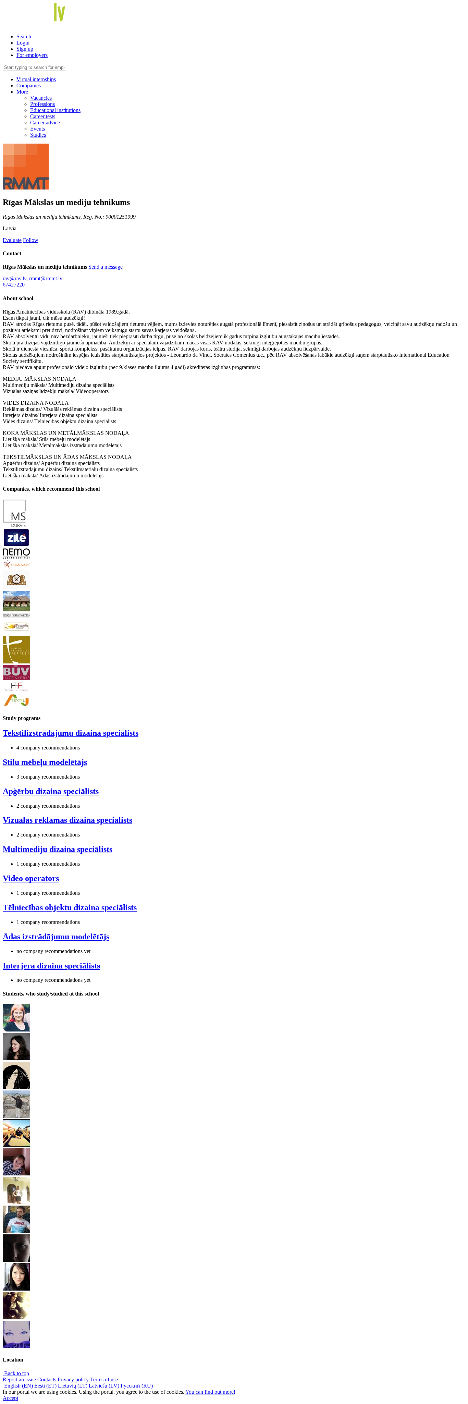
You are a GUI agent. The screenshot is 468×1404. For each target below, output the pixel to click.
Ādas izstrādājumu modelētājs (56, 936)
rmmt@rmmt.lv (45, 278)
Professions (42, 104)
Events (37, 129)
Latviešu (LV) (104, 1386)
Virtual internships (36, 79)
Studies (38, 135)
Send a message (105, 267)
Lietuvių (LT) (72, 1386)
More (22, 92)
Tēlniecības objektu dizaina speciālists (70, 907)
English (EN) (18, 1386)
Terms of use (104, 1379)
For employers (32, 55)
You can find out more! (210, 1392)
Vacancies (41, 98)
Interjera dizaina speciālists (51, 965)
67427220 (14, 285)
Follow (30, 240)
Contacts (46, 1379)
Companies (28, 85)
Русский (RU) (137, 1386)
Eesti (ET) (45, 1386)
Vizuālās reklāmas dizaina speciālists (67, 820)
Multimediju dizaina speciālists (57, 849)
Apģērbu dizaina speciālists (51, 791)
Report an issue (19, 1379)
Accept (10, 1398)
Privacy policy (73, 1379)
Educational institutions (55, 110)
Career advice (45, 122)
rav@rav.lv (14, 278)
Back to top (16, 1373)
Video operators (31, 878)
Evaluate (12, 240)
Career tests (42, 116)
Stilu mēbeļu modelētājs (45, 762)
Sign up (24, 49)
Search (23, 36)
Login (22, 43)
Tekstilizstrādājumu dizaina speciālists (70, 733)
